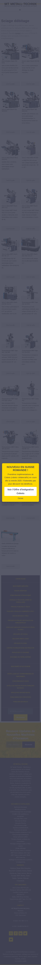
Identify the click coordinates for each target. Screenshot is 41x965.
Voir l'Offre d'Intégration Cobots (20, 491)
